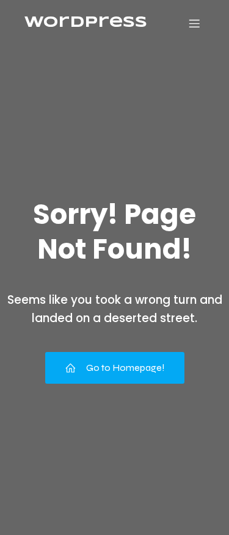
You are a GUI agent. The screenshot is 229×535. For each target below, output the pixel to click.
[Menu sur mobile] (194, 23)
